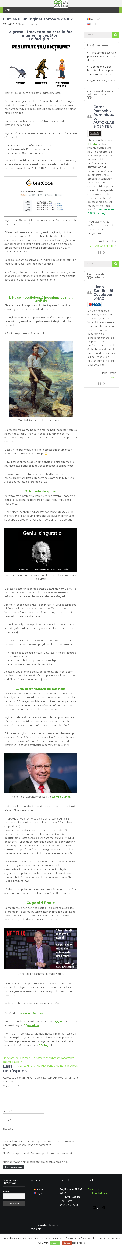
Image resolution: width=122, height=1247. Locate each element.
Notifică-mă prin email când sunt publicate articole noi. (35, 1161)
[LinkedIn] (93, 1208)
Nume (7, 1111)
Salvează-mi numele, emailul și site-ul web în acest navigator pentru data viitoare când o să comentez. (39, 1143)
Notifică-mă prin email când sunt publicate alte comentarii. (38, 1153)
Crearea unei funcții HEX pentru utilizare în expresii (47, 1065)
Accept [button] (54, 1243)
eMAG (112, 377)
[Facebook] (102, 1208)
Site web (8, 1128)
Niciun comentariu (29, 24)
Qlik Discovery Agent (102, 80)
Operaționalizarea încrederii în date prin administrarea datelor (100, 70)
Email (7, 1120)
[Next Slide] (104, 252)
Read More (78, 1242)
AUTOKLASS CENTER (103, 246)
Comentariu (11, 1086)
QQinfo (92, 144)
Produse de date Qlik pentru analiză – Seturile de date (101, 56)
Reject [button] (66, 1243)
